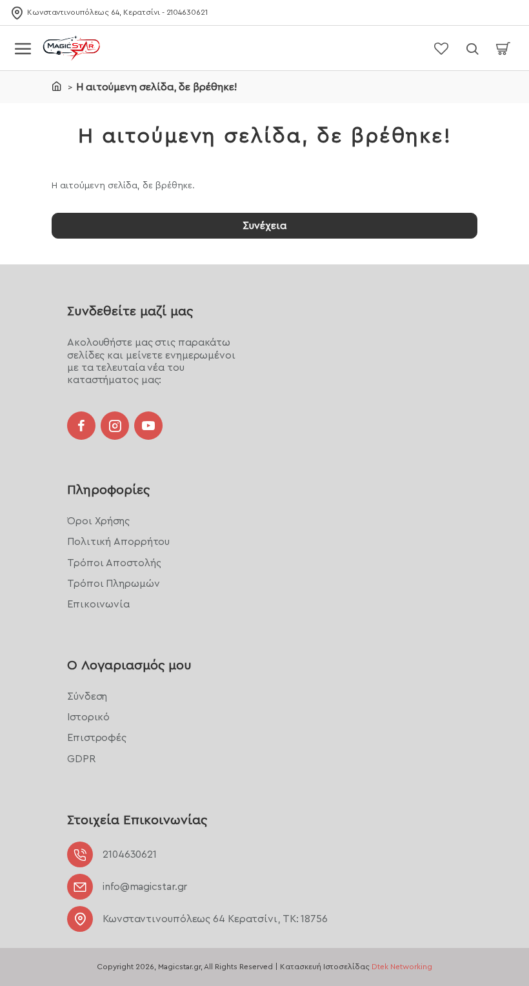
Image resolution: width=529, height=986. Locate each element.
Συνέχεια (264, 226)
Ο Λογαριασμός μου (129, 665)
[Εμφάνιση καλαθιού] (503, 48)
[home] (57, 86)
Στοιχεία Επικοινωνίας (137, 820)
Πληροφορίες (108, 490)
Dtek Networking (402, 967)
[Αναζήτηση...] (472, 48)
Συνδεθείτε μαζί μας (130, 311)
